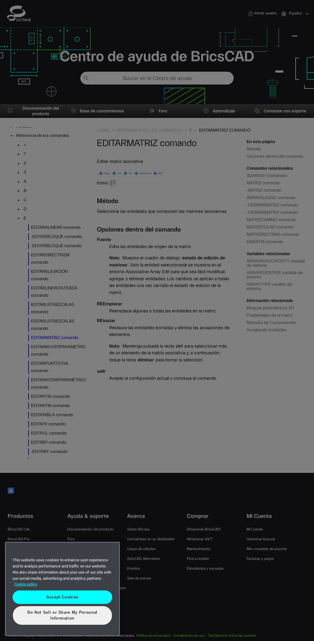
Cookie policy (25, 590)
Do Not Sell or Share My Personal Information (62, 618)
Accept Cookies (62, 602)
